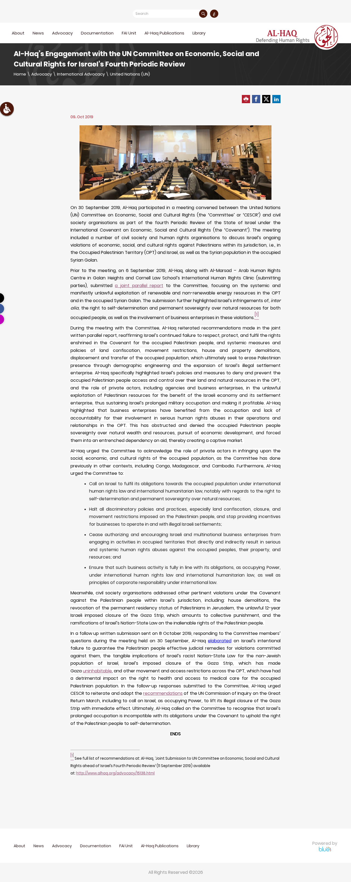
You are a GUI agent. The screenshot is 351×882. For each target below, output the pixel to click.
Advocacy (41, 74)
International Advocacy (81, 74)
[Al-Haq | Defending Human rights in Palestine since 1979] (297, 37)
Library (199, 33)
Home (20, 74)
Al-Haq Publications (164, 33)
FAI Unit (129, 33)
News (38, 33)
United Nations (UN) (130, 74)
